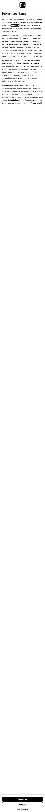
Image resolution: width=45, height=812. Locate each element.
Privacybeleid (36, 103)
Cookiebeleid (13, 100)
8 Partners (15, 25)
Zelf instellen (22, 809)
